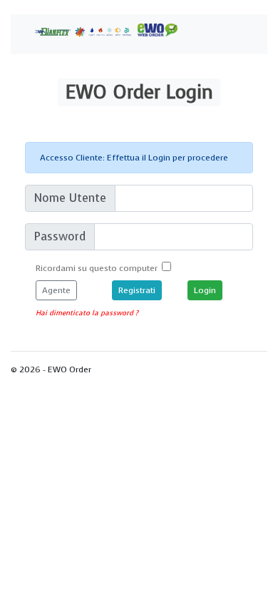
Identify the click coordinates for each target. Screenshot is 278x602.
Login (139, 92)
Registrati (136, 290)
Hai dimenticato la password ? (87, 312)
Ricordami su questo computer (99, 268)
